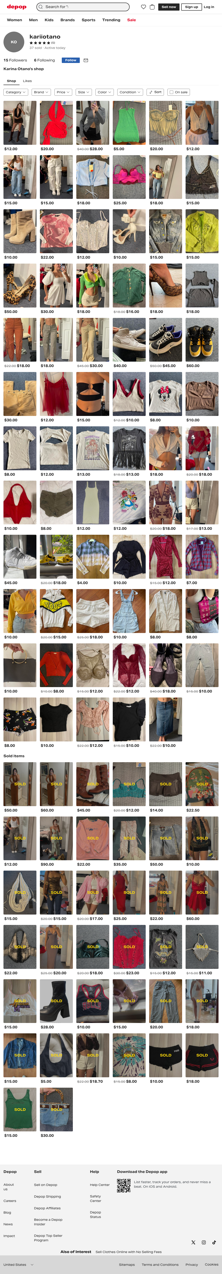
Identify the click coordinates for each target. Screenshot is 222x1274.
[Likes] (143, 7)
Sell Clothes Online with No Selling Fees (129, 1252)
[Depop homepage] (16, 7)
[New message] (85, 60)
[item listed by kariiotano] (19, 123)
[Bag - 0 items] (152, 7)
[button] (42, 43)
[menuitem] (14, 20)
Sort (158, 92)
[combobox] (83, 7)
